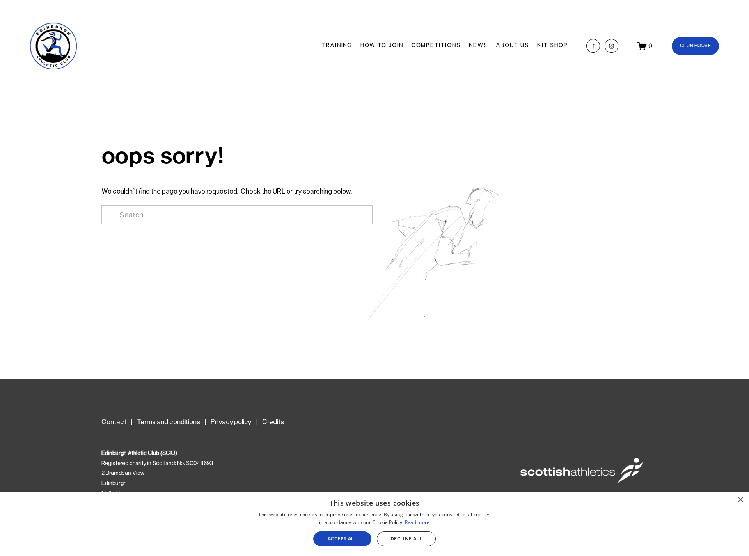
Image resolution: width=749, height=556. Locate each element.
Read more (417, 522)
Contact (113, 422)
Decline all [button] (406, 538)
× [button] (740, 500)
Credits (273, 422)
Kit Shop (552, 46)
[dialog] (374, 524)
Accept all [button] (342, 538)
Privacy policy (231, 422)
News (478, 46)
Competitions (436, 46)
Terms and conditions (168, 422)
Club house (695, 45)
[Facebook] (593, 46)
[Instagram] (611, 46)
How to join (381, 46)
